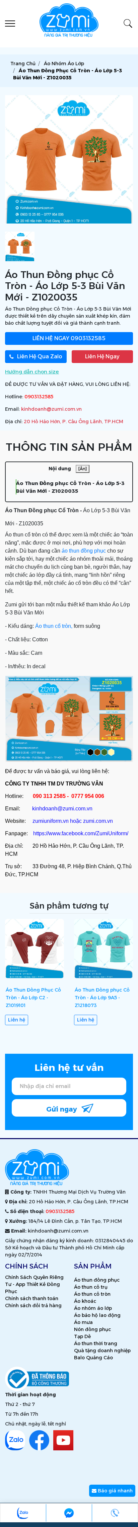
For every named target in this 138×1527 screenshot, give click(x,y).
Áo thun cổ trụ (91, 1287)
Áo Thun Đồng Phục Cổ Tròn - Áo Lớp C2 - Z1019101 (33, 997)
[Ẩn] (82, 468)
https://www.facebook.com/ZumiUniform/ (80, 833)
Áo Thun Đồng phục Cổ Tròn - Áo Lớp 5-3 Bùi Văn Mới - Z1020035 (70, 487)
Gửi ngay (62, 1109)
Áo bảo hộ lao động (97, 1315)
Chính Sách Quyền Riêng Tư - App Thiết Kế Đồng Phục (34, 1284)
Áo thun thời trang (95, 1343)
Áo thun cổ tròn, (53, 626)
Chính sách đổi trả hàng (33, 1305)
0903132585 (69, 338)
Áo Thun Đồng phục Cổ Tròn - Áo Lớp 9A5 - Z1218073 (102, 997)
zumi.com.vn (98, 821)
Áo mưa (83, 1322)
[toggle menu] (10, 23)
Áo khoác (85, 1301)
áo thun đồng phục (84, 551)
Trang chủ (23, 64)
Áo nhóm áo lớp (93, 1308)
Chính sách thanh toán (31, 1298)
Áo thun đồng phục (97, 1280)
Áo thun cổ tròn (92, 1294)
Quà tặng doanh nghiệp (102, 1351)
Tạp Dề (82, 1336)
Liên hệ (16, 1020)
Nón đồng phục (92, 1329)
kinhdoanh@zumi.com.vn (51, 409)
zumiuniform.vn (50, 821)
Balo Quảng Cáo (93, 1358)
